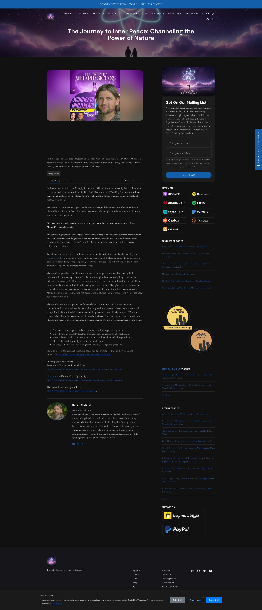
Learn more (57, 603)
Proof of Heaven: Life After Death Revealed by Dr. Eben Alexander (185, 255)
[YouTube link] (207, 14)
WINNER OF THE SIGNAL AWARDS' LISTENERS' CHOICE (131, 4)
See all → (166, 395)
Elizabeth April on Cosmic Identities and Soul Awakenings (187, 281)
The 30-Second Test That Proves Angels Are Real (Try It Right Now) (188, 432)
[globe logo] (74, 444)
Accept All (214, 600)
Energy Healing (171, 369)
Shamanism (52, 376)
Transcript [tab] (68, 180)
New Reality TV (194, 13)
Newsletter (114, 13)
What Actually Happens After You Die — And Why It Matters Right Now (188, 470)
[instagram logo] (78, 444)
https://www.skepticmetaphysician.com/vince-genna (71, 390)
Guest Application (136, 13)
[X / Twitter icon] (204, 571)
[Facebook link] (207, 19)
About (83, 13)
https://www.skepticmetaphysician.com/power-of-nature (84, 354)
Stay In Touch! (189, 175)
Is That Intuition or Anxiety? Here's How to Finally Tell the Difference (187, 490)
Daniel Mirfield (81, 405)
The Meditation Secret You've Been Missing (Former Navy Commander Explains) (186, 265)
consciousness (53, 257)
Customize (195, 600)
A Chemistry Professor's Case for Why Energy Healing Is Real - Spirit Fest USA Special (188, 376)
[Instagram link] (212, 14)
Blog (135, 582)
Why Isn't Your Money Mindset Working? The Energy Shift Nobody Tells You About (186, 386)
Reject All (177, 600)
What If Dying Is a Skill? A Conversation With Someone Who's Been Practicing (188, 450)
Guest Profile (130, 180)
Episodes (68, 13)
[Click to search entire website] (212, 19)
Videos (136, 574)
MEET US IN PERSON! (171, 587)
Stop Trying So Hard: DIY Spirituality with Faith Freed (185, 246)
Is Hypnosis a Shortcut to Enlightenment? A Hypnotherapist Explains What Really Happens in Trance (187, 460)
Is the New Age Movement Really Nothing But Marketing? (186, 441)
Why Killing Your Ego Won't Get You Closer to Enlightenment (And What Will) (188, 480)
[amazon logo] (82, 444)
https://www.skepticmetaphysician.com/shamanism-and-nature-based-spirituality (85, 379)
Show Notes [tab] (55, 180)
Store (135, 587)
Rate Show (166, 570)
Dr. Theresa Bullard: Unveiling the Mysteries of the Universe (187, 288)
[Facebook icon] (198, 571)
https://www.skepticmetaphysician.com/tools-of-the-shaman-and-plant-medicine (85, 368)
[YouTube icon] (210, 571)
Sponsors (174, 13)
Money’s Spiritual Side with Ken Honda (178, 274)
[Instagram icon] (192, 571)
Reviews (97, 13)
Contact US (157, 13)
